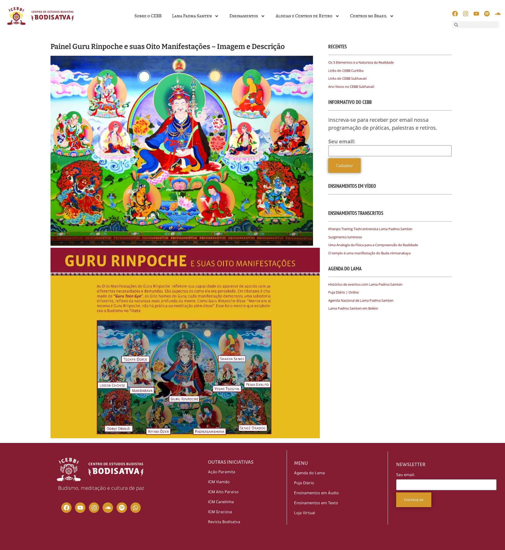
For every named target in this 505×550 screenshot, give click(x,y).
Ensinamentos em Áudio (316, 493)
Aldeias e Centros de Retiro (304, 16)
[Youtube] (80, 507)
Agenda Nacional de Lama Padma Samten (360, 300)
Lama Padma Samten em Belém (353, 308)
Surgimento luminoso (345, 237)
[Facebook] (66, 507)
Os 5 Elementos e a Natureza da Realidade (361, 62)
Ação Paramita (221, 472)
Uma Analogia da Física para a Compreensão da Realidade (373, 245)
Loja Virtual (304, 513)
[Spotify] (122, 507)
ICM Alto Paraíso (223, 492)
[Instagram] (94, 507)
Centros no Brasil (368, 16)
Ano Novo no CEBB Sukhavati (351, 86)
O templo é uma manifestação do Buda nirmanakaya (369, 253)
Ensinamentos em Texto (316, 503)
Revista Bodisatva (224, 522)
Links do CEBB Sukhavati (347, 78)
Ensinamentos (243, 16)
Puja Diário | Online (343, 292)
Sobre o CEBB (147, 16)
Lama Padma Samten (192, 16)
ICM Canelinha (221, 502)
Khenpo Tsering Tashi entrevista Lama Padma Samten (370, 228)
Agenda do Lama (309, 473)
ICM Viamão (219, 482)
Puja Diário (304, 483)
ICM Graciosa (220, 512)
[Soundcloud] (108, 507)
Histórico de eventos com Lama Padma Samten (365, 284)
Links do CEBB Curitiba (345, 70)
